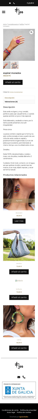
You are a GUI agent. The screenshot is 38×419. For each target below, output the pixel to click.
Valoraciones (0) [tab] (11, 102)
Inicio (5, 24)
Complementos (13, 24)
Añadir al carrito (12, 82)
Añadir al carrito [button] (19, 272)
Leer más (19, 221)
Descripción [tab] (9, 98)
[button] (3, 12)
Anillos (22, 24)
